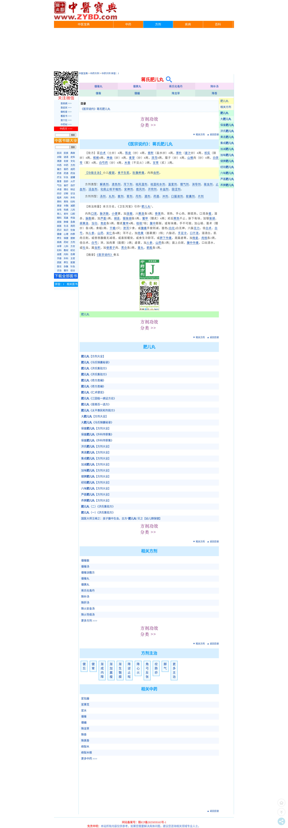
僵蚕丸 (98, 86)
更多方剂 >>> (89, 620)
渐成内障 (102, 670)
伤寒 (72, 254)
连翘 (130, 213)
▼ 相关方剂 (199, 134)
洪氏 (227, 131)
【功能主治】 (94, 172)
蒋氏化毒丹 (176, 86)
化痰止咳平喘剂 (110, 189)
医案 (72, 262)
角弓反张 (147, 670)
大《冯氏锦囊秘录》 (97, 422)
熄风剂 (140, 189)
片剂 (201, 196)
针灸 (66, 177)
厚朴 (179, 152)
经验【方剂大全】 (96, 482)
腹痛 (144, 228)
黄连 (227, 137)
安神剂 (128, 189)
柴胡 (212, 218)
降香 (214, 93)
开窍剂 (152, 189)
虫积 (156, 172)
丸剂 (112, 196)
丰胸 (66, 205)
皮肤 (59, 222)
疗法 (59, 177)
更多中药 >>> (89, 758)
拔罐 (72, 177)
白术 (103, 152)
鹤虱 (150, 247)
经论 (72, 250)
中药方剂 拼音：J (110, 73)
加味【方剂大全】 (96, 470)
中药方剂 (94, 73)
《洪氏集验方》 (94, 368)
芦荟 (227, 179)
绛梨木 (85, 746)
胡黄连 (84, 223)
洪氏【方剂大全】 (96, 446)
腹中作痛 (193, 242)
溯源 (59, 161)
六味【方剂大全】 (96, 488)
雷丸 (141, 247)
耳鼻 (66, 218)
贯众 (124, 247)
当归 (95, 223)
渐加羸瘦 (111, 670)
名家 (66, 161)
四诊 (59, 193)
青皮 (103, 223)
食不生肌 (124, 172)
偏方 (59, 169)
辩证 (72, 189)
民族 (66, 153)
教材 (66, 250)
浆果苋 (85, 704)
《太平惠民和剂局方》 (98, 410)
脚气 (165, 666)
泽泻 (155, 157)
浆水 (84, 710)
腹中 (153, 223)
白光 (172, 228)
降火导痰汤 (88, 614)
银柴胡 (127, 218)
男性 (66, 201)
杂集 (66, 266)
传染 (72, 218)
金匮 (59, 254)
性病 (66, 210)
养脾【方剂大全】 (96, 500)
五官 (72, 258)
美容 (59, 205)
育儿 (59, 214)
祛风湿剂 (141, 184)
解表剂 (104, 184)
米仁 (109, 233)
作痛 (169, 237)
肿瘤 (66, 222)
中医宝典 (84, 24)
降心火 (138, 668)
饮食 (72, 230)
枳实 (207, 152)
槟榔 (96, 157)
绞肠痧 (156, 668)
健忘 (84, 666)
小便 (115, 213)
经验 (227, 167)
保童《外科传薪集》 (97, 434)
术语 (59, 189)
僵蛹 (137, 93)
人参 (91, 233)
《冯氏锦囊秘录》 (96, 362)
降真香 (85, 740)
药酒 (156, 196)
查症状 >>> (66, 107)
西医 (59, 262)
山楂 (190, 157)
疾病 (188, 24)
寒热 (177, 218)
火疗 (72, 181)
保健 (66, 238)
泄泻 (126, 228)
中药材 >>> (66, 124)
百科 (218, 24)
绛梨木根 (86, 752)
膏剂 (130, 196)
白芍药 (103, 162)
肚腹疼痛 (138, 172)
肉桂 (204, 237)
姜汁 (188, 152)
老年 (66, 214)
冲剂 (165, 196)
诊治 (59, 270)
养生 (59, 238)
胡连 (117, 218)
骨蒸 (158, 213)
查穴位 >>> (66, 120)
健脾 (227, 161)
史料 (72, 157)
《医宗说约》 (105, 254)
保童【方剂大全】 (96, 428)
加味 (227, 155)
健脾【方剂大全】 (96, 476)
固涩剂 (176, 189)
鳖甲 (145, 218)
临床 (59, 197)
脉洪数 (104, 213)
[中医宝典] (85, 19)
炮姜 (195, 237)
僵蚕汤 (85, 566)
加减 (227, 149)
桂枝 (139, 223)
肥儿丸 (224, 101)
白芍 (95, 242)
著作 (66, 270)
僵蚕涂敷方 (88, 572)
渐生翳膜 (120, 670)
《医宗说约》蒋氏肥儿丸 (95, 109)
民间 (59, 153)
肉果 (141, 233)
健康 (59, 234)
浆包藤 (85, 698)
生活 (66, 226)
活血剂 (92, 189)
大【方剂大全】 (94, 416)
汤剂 (103, 196)
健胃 (93, 666)
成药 (72, 169)
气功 (59, 185)
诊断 (66, 193)
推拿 (59, 181)
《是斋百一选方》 (96, 404)
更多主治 (174, 670)
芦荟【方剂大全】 (96, 494)
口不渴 (194, 233)
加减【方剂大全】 (96, 464)
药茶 (59, 173)
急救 (72, 222)
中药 (128, 24)
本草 (59, 246)
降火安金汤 (88, 608)
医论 (59, 266)
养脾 (227, 185)
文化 (72, 161)
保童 (227, 125)
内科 (66, 197)
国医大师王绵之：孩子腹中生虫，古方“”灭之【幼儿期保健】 (121, 518)
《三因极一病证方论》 (98, 398)
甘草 (156, 162)
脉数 (89, 218)
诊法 (72, 193)
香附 (151, 152)
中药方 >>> (66, 128)
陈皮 (128, 152)
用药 (72, 226)
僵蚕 (98, 93)
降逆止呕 (129, 670)
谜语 (66, 157)
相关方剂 (225, 107)
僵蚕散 (85, 560)
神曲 (110, 157)
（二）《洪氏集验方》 (98, 506)
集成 (227, 143)
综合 (72, 270)
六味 (227, 173)
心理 (66, 234)
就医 (59, 226)
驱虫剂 (208, 184)
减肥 (72, 205)
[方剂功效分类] (149, 129)
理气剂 (184, 184)
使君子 (110, 247)
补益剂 (164, 189)
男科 (59, 201)
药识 (59, 230)
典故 (72, 153)
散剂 (121, 196)
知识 (66, 230)
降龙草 (176, 93)
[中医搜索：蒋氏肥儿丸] (168, 79)
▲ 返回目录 (213, 134)
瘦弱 (112, 172)
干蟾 (113, 228)
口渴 (94, 213)
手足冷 (182, 233)
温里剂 (172, 184)
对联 (59, 157)
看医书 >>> (66, 116)
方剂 (158, 24)
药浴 (72, 173)
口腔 (72, 214)
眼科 (59, 218)
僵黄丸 (137, 86)
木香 (127, 162)
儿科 (72, 210)
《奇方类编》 (93, 380)
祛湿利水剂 (157, 184)
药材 (66, 242)
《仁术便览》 (93, 392)
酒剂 (147, 196)
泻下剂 (128, 184)
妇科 (72, 201)
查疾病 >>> (66, 103)
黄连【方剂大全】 (96, 452)
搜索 (72, 238)
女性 (59, 210)
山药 (101, 233)
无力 (197, 228)
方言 (72, 246)
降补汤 (214, 86)
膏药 (66, 169)
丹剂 (139, 196)
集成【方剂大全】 (96, 458)
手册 (59, 258)
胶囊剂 (190, 196)
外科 (72, 197)
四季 (72, 234)
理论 (66, 189)
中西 (59, 165)
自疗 (72, 185)
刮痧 (66, 181)
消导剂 (196, 184)
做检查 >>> (66, 112)
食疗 (66, 185)
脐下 (163, 237)
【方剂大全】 (93, 356)
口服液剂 (177, 196)
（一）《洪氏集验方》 (98, 512)
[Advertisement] (144, 50)
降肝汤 (85, 602)
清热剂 (116, 184)
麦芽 (132, 157)
